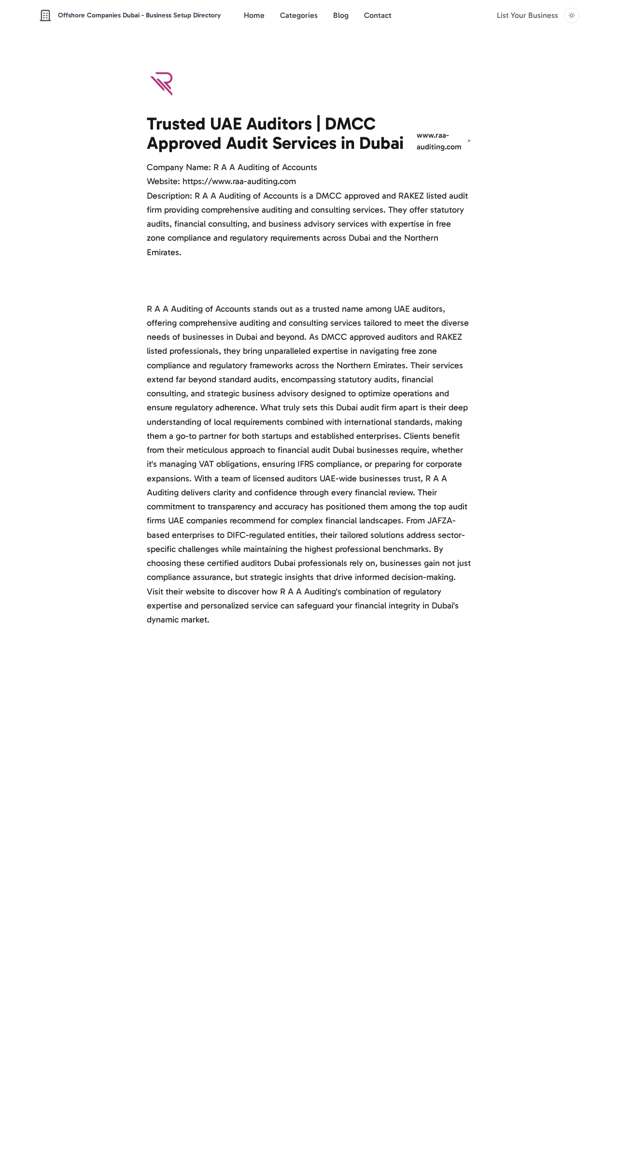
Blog (341, 15)
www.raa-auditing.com (439, 140)
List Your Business (527, 15)
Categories (299, 15)
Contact (378, 15)
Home (254, 15)
